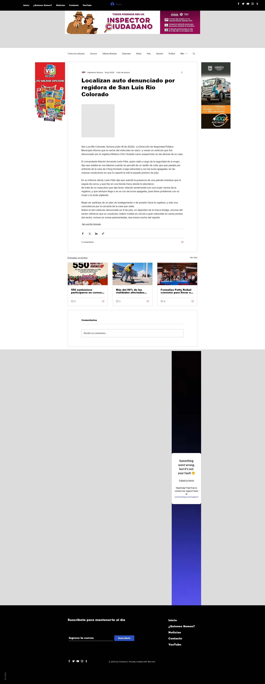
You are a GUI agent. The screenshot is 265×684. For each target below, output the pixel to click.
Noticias (174, 632)
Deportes (126, 53)
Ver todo (193, 257)
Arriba (5, 676)
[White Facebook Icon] (69, 661)
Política (172, 53)
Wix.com (151, 662)
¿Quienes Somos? (181, 626)
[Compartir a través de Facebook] (82, 233)
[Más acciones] (182, 72)
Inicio (172, 620)
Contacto (175, 638)
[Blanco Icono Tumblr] (257, 3)
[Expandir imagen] (98, 120)
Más (182, 53)
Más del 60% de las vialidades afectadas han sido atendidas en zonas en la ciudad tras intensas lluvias (131, 291)
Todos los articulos (76, 53)
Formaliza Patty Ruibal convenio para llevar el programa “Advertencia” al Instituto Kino (177, 291)
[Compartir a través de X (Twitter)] (89, 233)
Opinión (159, 53)
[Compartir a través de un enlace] (103, 233)
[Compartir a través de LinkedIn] (96, 233)
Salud (138, 53)
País (149, 53)
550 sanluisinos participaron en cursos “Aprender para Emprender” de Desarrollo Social (86, 291)
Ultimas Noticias (109, 53)
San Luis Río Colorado (91, 224)
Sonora (93, 53)
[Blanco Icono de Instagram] (252, 3)
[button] (194, 53)
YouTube (174, 644)
